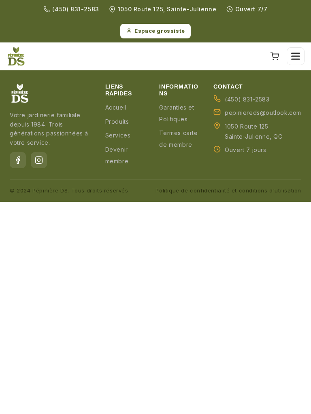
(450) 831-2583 (75, 9)
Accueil (115, 107)
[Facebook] (18, 160)
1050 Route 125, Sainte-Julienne (167, 9)
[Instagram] (39, 160)
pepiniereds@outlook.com (263, 112)
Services (118, 135)
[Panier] (274, 56)
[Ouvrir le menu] (296, 56)
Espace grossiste (159, 30)
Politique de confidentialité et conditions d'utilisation (228, 190)
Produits (117, 121)
